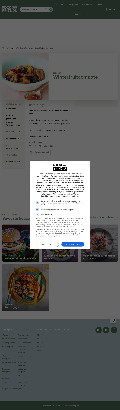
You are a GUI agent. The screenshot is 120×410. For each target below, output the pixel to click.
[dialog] (60, 205)
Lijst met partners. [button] (69, 226)
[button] (60, 214)
